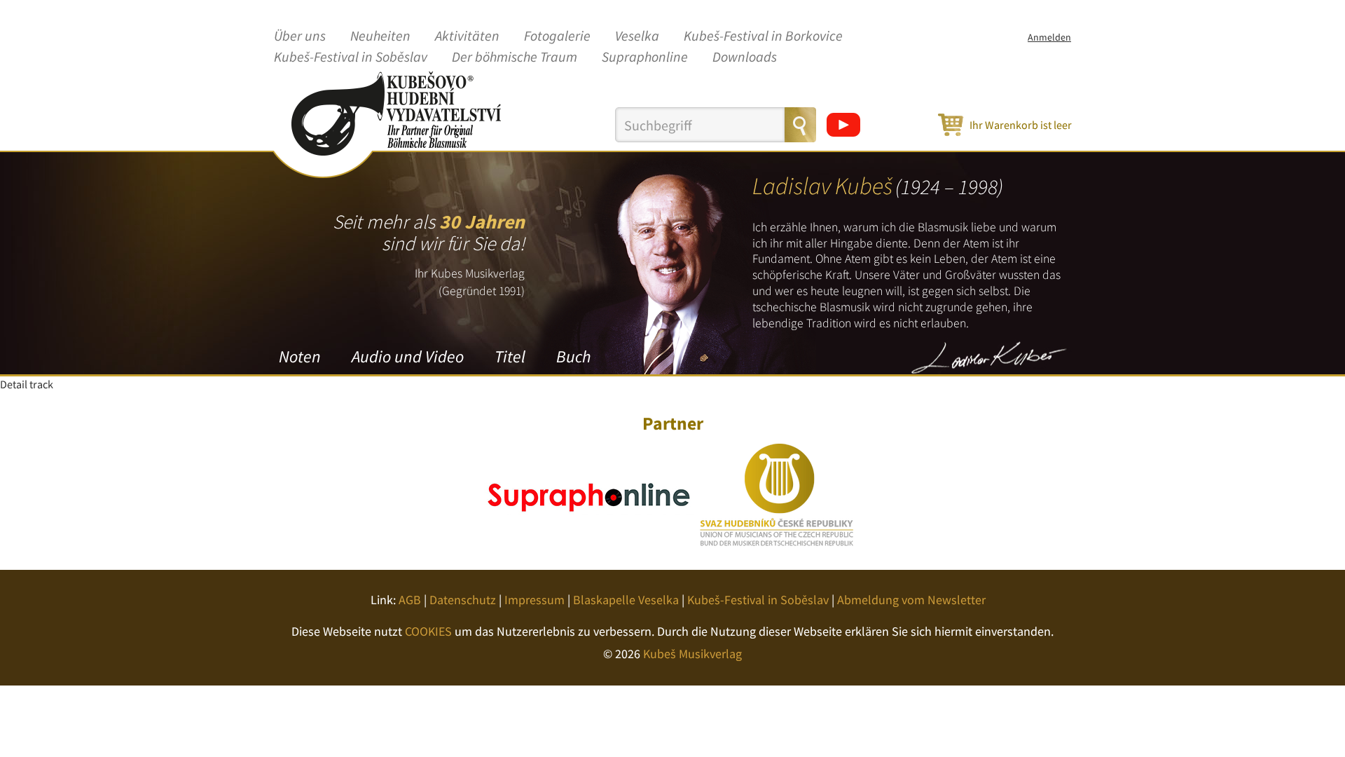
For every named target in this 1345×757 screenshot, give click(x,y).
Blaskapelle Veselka (626, 600)
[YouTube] (843, 125)
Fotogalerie (557, 36)
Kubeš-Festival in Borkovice (763, 36)
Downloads (744, 57)
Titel (510, 356)
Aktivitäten (467, 36)
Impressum (534, 600)
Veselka (637, 36)
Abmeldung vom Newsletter (911, 600)
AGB (410, 600)
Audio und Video (408, 356)
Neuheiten (380, 36)
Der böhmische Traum (514, 57)
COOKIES (428, 631)
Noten (300, 356)
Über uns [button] (300, 36)
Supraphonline (645, 57)
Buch (573, 356)
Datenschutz (462, 600)
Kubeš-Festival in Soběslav (350, 57)
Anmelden (1049, 37)
